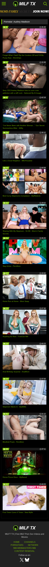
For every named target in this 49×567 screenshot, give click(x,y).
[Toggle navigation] (4, 4)
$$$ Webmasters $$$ (24, 548)
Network (33, 545)
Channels (29, 542)
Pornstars (17, 545)
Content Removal (24, 551)
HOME (17, 542)
